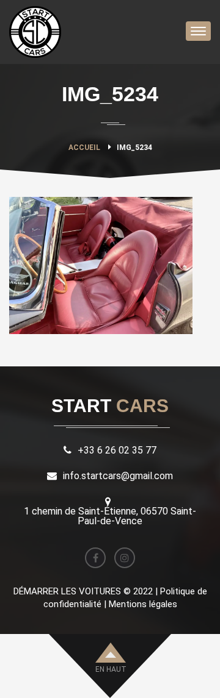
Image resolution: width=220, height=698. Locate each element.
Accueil (84, 147)
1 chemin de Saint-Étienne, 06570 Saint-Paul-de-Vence (110, 516)
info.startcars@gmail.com (118, 476)
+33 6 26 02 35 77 (117, 450)
